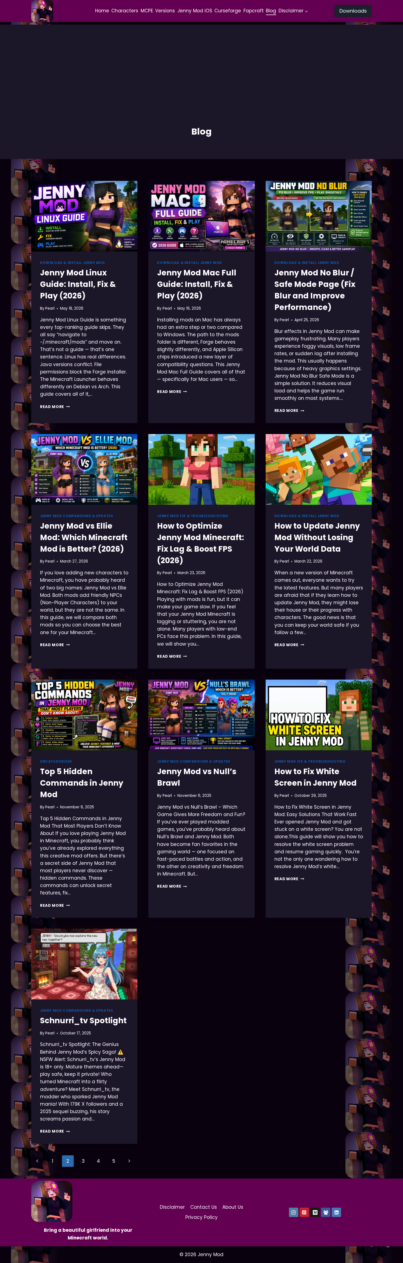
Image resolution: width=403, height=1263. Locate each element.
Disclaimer (172, 1207)
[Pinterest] (304, 1212)
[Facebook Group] (325, 1212)
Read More (55, 406)
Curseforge (227, 10)
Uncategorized (56, 761)
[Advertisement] (201, 63)
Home (102, 10)
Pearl (50, 308)
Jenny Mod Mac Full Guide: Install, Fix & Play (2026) (196, 284)
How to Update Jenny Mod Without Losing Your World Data (317, 537)
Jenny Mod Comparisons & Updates (76, 516)
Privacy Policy (201, 1217)
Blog (271, 10)
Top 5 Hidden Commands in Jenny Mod (81, 783)
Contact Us (203, 1207)
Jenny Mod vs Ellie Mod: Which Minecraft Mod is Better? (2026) (83, 537)
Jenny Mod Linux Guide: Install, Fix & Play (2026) (78, 284)
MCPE (147, 10)
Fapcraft (253, 10)
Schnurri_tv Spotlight (83, 1020)
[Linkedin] (336, 1212)
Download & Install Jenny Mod (72, 263)
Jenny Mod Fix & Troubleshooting (192, 516)
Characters (124, 10)
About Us (232, 1207)
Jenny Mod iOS (194, 10)
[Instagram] (293, 1212)
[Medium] (315, 1212)
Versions (165, 10)
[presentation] (84, 216)
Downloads (353, 10)
